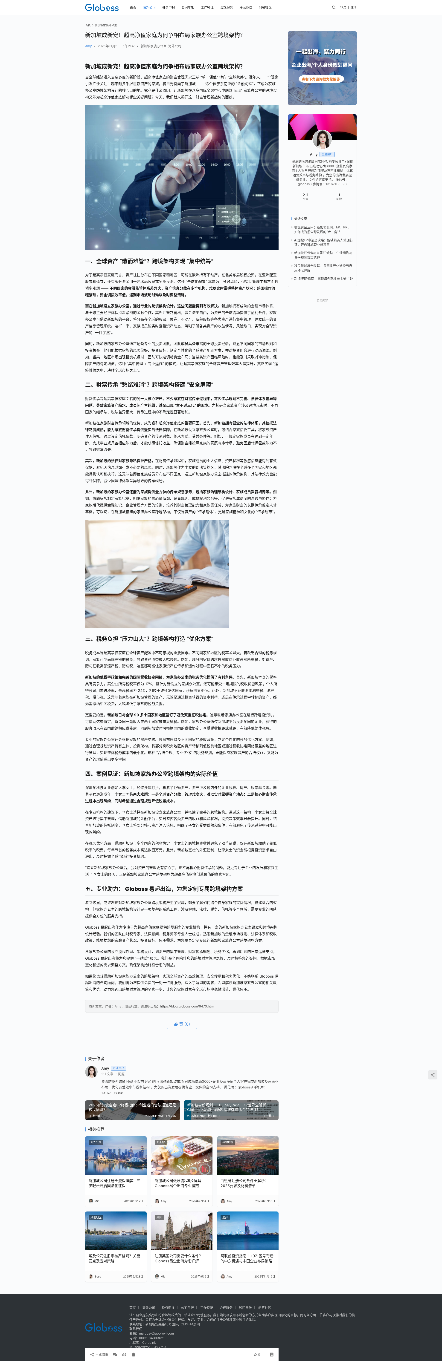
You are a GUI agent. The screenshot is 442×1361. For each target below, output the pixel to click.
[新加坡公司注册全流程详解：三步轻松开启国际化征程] (116, 1155)
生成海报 (101, 1354)
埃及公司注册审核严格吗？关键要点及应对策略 (114, 1258)
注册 (353, 7)
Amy (88, 46)
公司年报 (187, 7)
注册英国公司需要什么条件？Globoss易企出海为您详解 (179, 1258)
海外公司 (149, 7)
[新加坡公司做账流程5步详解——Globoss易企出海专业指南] (182, 1155)
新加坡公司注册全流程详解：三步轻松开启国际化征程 (114, 1183)
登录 (343, 7)
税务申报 (168, 7)
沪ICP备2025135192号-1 (147, 1347)
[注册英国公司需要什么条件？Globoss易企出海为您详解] (182, 1230)
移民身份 (245, 7)
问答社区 (265, 7)
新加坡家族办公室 (153, 46)
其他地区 (227, 1142)
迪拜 (225, 1217)
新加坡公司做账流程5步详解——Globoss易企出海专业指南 (182, 1183)
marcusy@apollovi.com (156, 1333)
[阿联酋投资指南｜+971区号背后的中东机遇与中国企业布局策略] (248, 1230)
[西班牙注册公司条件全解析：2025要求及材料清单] (248, 1155)
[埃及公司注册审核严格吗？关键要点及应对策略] (116, 1230)
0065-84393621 (152, 1338)
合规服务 (226, 7)
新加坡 (161, 1142)
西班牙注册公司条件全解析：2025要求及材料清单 (244, 1183)
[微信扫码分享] (115, 1354)
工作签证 (207, 7)
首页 (133, 7)
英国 (159, 1217)
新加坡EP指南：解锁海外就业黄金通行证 (323, 278)
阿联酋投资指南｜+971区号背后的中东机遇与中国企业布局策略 (247, 1258)
